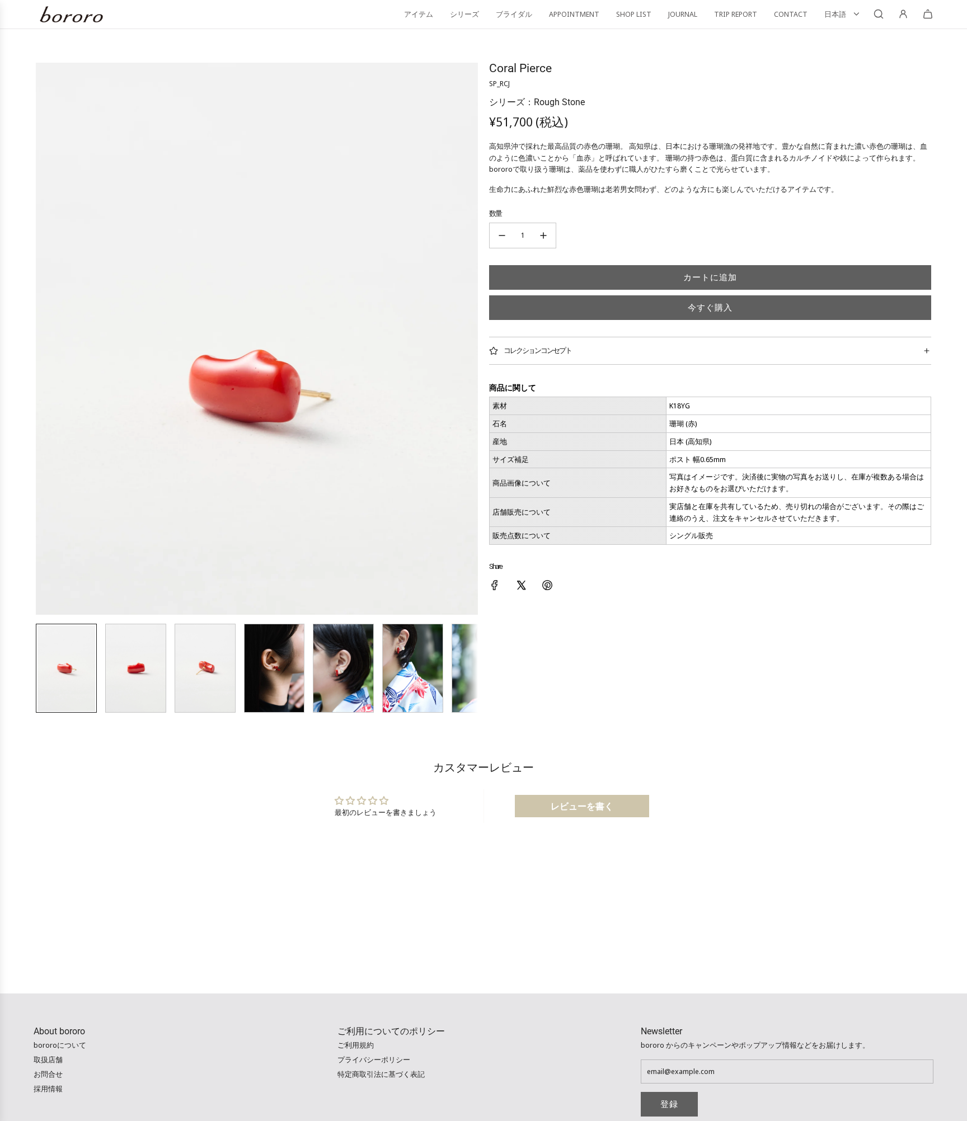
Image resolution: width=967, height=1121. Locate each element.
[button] (45, 339)
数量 (495, 213)
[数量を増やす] (543, 235)
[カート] (928, 14)
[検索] (878, 14)
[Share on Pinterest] (547, 587)
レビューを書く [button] (582, 806)
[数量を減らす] (502, 235)
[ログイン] (903, 14)
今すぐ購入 (710, 308)
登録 (669, 1104)
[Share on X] (521, 587)
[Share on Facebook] (494, 587)
